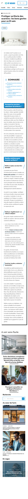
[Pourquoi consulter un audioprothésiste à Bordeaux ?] (14, 375)
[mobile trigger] (2, 3)
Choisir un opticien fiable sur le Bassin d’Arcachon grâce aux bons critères (11, 428)
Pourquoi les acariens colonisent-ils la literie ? (14, 83)
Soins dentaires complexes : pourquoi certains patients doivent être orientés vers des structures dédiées (14, 359)
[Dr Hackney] (10, 3)
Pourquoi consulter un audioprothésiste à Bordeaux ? (14, 389)
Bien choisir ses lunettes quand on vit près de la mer (14, 472)
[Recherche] (20, 3)
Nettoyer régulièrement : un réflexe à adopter (14, 93)
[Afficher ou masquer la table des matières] (21, 80)
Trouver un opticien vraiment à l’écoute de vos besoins (13, 454)
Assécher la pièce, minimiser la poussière (15, 96)
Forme (4, 28)
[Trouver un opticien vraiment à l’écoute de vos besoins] (14, 441)
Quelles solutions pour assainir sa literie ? (14, 87)
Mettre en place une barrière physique (14, 90)
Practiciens (5, 426)
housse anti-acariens (9, 174)
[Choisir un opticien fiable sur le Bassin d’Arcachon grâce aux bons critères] (14, 415)
